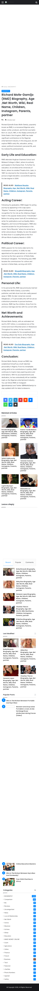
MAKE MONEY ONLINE (11, 939)
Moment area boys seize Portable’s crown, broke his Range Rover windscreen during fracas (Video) (26, 711)
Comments (30, 562)
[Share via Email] (15, 404)
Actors (6, 923)
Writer (6, 932)
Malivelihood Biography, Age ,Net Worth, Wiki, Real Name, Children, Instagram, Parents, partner (28, 494)
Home (5, 87)
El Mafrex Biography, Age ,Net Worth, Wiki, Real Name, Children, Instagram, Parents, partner (25, 623)
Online (6, 949)
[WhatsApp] (5, 404)
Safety (6, 979)
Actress (6, 929)
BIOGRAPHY (12, 87)
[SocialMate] (9, 2)
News (6, 913)
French (6, 956)
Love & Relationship (11, 916)
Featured (7, 966)
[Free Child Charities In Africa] (9, 882)
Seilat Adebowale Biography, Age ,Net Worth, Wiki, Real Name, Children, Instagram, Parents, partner (9, 463)
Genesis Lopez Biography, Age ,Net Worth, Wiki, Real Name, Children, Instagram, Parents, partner (26, 598)
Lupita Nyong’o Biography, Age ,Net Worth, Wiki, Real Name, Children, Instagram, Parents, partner (9, 491)
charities (7, 969)
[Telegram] (10, 404)
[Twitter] (10, 400)
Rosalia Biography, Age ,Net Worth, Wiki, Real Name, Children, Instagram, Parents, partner (9, 434)
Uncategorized (9, 909)
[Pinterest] (20, 400)
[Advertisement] (19, 24)
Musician (7, 926)
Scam (6, 942)
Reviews (7, 906)
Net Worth (7, 919)
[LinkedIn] (15, 400)
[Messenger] (30, 400)
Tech (6, 962)
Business (7, 959)
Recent (8, 562)
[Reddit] (25, 400)
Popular (18, 562)
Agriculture (8, 946)
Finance (7, 952)
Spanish (7, 976)
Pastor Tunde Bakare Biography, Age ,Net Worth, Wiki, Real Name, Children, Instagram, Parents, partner (28, 435)
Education (7, 936)
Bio (5, 903)
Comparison (8, 899)
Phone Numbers (9, 972)
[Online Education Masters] (9, 867)
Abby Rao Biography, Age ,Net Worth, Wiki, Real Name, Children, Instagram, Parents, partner (25, 586)
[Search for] (36, 3)
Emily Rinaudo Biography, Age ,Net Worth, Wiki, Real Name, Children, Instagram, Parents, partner (26, 573)
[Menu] (3, 3)
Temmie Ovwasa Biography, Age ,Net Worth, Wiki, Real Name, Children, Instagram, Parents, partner (28, 466)
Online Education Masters (26, 864)
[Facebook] (5, 400)
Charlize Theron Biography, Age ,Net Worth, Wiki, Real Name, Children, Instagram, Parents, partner (25, 611)
